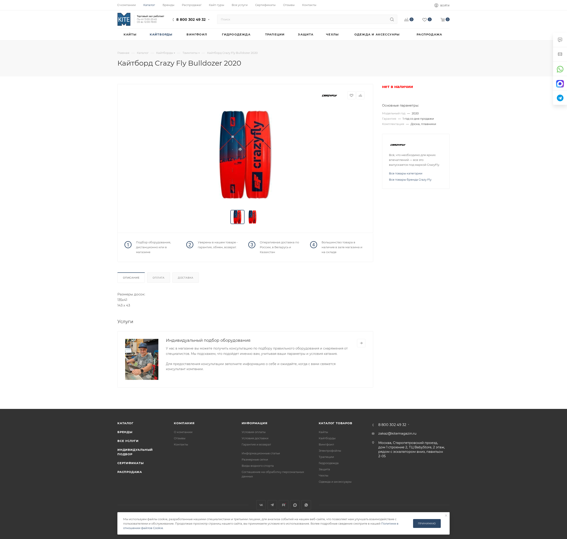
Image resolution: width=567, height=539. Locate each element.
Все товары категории (405, 173)
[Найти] (391, 19)
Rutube (283, 505)
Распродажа (129, 472)
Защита (324, 469)
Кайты (323, 432)
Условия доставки (255, 438)
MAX (295, 505)
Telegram (272, 505)
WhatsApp (306, 505)
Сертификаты (130, 463)
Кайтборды (327, 438)
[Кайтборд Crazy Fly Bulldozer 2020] (245, 155)
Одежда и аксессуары (335, 481)
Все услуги (128, 441)
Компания (184, 423)
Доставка (185, 277)
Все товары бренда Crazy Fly (410, 179)
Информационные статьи (261, 453)
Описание (131, 277)
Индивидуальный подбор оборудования (208, 340)
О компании (183, 432)
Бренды (124, 432)
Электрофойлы (330, 450)
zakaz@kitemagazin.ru (397, 433)
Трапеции (326, 457)
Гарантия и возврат (256, 444)
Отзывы (179, 438)
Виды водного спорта (258, 465)
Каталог (125, 423)
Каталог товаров (335, 423)
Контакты (181, 444)
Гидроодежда (329, 463)
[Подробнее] (361, 343)
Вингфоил (326, 444)
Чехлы (323, 475)
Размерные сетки (255, 459)
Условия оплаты (254, 432)
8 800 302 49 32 (191, 20)
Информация (255, 423)
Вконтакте (261, 505)
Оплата (159, 277)
